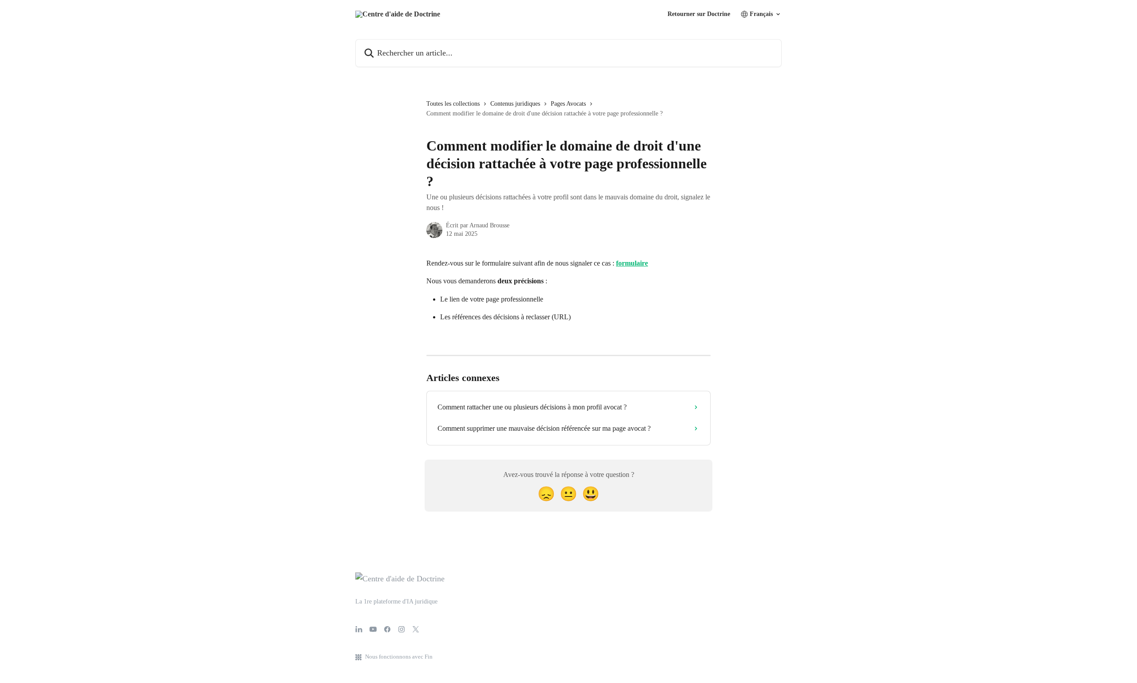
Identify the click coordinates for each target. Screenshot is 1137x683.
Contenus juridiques (515, 103)
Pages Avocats (568, 103)
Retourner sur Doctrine (699, 14)
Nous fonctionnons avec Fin (399, 656)
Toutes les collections (453, 103)
